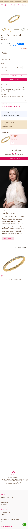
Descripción (4, 84)
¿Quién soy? (4, 504)
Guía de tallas (23, 48)
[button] (5, 5)
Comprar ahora (14, 79)
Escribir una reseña (14, 158)
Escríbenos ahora (7, 126)
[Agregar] (12, 143)
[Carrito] (25, 5)
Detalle (3, 100)
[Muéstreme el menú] (1, 5)
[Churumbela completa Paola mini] (5, 139)
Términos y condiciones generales (10, 519)
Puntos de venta (5, 512)
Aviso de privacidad (6, 517)
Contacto (3, 514)
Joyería (3, 499)
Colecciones (4, 502)
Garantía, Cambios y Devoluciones (10, 522)
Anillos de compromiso (7, 497)
